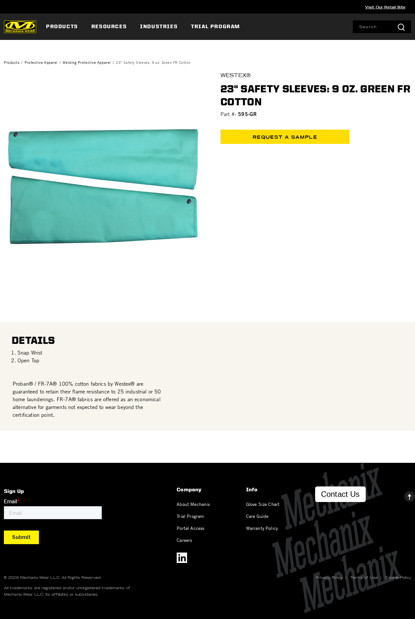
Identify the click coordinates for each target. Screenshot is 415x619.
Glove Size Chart (263, 504)
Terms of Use (364, 577)
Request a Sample (285, 137)
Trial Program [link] (215, 26)
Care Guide (257, 516)
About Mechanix (193, 504)
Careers (184, 540)
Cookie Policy (398, 577)
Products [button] (62, 26)
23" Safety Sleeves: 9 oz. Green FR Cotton (153, 62)
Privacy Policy (329, 577)
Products (11, 62)
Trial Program (190, 516)
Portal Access (190, 528)
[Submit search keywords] (401, 26)
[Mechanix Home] (20, 27)
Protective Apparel (41, 62)
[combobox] (382, 26)
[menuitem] (63, 27)
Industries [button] (159, 26)
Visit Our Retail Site (385, 7)
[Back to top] (404, 495)
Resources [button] (109, 26)
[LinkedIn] (182, 558)
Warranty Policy (262, 528)
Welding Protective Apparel (87, 62)
